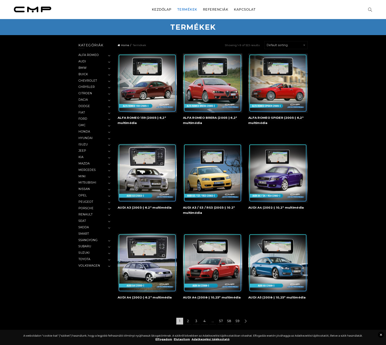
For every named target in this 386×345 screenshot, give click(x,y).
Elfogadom (163, 339)
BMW (82, 68)
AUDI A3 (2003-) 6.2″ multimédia (144, 207)
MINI (82, 176)
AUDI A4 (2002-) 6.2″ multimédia (145, 297)
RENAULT (85, 214)
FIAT (81, 112)
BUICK (83, 74)
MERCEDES (87, 170)
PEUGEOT (85, 202)
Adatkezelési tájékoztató (211, 339)
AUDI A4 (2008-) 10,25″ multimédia (212, 297)
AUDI (82, 61)
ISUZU (83, 144)
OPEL (82, 195)
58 (229, 321)
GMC (81, 125)
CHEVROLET (87, 80)
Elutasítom (182, 339)
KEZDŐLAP (161, 9)
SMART (83, 233)
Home (125, 45)
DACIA (83, 99)
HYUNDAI (85, 138)
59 (237, 321)
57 (221, 321)
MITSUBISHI (87, 182)
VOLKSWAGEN (89, 265)
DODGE (84, 106)
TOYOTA (84, 259)
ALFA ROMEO (88, 55)
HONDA (84, 131)
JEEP (82, 150)
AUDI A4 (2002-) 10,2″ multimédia (276, 207)
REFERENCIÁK (215, 9)
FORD (82, 119)
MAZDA (84, 163)
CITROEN (85, 93)
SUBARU (84, 246)
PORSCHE (85, 208)
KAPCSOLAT (245, 9)
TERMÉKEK (187, 9)
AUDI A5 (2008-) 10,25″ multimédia (277, 297)
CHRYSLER (86, 87)
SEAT (82, 221)
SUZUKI (84, 253)
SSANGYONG (88, 240)
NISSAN (84, 189)
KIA (80, 157)
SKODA (83, 227)
